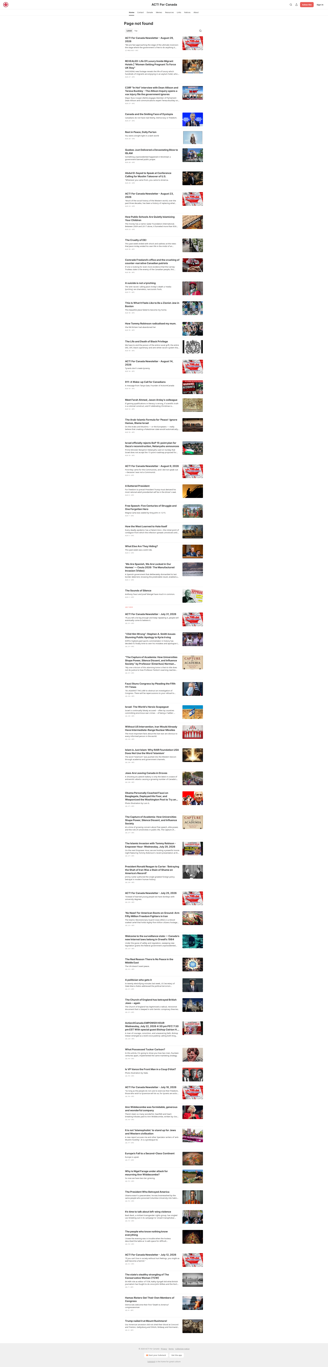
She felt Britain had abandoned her (140, 327)
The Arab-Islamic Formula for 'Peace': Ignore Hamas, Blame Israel (151, 421)
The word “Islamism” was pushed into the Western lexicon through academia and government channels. (150, 758)
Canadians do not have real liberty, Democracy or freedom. (151, 117)
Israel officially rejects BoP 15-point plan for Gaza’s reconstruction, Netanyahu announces (152, 444)
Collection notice (182, 1349)
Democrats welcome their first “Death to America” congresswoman (147, 1305)
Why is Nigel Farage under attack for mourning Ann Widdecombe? (146, 1173)
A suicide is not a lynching (140, 283)
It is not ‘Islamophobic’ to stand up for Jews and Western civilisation (150, 1132)
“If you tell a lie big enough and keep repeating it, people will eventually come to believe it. (152, 619)
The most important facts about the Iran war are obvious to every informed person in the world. (151, 734)
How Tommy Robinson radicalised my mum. (150, 323)
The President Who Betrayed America (147, 1191)
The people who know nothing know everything (146, 1233)
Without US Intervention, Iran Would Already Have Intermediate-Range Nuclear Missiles (151, 728)
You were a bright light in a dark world (142, 135)
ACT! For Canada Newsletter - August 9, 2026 (152, 466)
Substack (151, 1361)
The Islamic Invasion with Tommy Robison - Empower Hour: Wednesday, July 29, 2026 (150, 845)
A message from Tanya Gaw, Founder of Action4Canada (149, 385)
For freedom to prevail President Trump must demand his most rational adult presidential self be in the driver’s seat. (150, 490)
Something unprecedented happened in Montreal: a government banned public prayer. (148, 158)
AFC (136, 50)
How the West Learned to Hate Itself (146, 526)
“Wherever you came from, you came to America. (146, 180)
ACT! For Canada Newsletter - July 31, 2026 (150, 614)
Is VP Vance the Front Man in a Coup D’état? (150, 1069)
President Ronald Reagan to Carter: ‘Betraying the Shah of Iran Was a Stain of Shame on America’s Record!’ (152, 870)
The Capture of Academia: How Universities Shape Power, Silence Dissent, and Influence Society (151, 820)
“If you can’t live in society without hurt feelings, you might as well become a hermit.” (152, 1259)
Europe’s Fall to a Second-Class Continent (150, 1153)
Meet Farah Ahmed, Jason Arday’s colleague (151, 399)
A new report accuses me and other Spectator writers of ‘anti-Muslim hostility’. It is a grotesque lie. (152, 1138)
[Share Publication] (296, 4)
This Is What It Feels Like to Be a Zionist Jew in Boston (152, 304)
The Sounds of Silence (138, 590)
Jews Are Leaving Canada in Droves (146, 773)
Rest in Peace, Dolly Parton (140, 132)
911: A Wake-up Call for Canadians (145, 381)
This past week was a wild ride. (138, 550)
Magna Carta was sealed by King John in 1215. (145, 512)
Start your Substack (157, 1355)
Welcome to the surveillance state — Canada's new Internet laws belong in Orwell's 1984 (152, 938)
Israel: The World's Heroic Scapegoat (147, 706)
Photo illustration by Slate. (136, 1073)
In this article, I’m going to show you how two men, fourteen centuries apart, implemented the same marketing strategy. (152, 1054)
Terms (171, 1349)
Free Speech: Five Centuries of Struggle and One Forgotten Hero (151, 507)
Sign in (320, 4)
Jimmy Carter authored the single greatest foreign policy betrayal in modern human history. (150, 878)
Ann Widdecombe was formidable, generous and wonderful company (151, 1109)
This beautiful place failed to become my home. (146, 310)
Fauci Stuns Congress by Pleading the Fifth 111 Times (150, 685)
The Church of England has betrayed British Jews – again (151, 1001)
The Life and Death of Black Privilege (146, 341)
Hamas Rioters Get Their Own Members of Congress (149, 1299)
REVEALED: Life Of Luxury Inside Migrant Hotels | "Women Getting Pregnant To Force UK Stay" (150, 64)
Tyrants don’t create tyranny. (137, 368)
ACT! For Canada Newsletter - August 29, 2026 (149, 39)
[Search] (290, 4)
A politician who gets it (138, 979)
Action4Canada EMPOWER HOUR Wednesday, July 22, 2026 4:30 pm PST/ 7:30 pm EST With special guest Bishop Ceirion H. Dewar (152, 1026)
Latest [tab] (129, 31)
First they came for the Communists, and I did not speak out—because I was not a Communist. (151, 470)
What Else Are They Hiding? (141, 546)
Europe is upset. (132, 1157)
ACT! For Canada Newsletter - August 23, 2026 (149, 195)
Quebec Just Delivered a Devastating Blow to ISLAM (151, 151)
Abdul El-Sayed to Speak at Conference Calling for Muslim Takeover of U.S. (148, 175)
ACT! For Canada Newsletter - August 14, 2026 (149, 363)
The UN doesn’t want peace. (137, 966)
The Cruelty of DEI (135, 240)
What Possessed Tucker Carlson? (145, 1049)
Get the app (176, 1355)
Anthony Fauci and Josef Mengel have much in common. (150, 594)
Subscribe (307, 4)
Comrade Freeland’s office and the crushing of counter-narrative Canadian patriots (152, 261)
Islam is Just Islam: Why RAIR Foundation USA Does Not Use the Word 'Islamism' (152, 751)
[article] (164, 45)
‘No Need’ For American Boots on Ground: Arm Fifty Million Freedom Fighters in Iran (152, 914)
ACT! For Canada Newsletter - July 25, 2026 (151, 893)
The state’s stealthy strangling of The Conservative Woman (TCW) (147, 1276)
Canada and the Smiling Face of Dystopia (149, 114)
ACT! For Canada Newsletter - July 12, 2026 (150, 1254)
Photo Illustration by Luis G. (137, 803)
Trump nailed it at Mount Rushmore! (146, 1320)
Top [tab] (135, 31)
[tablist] (132, 30)
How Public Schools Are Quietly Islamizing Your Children (150, 218)
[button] (131, 12)
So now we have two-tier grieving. (140, 1178)
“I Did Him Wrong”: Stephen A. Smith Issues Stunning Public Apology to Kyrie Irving (150, 636)
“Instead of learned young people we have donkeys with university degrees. (150, 897)
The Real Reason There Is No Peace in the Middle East (149, 961)
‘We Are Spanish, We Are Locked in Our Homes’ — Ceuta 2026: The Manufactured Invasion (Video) (150, 567)
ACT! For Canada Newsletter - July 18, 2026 (150, 1087)
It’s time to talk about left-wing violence (148, 1211)
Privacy (164, 1349)
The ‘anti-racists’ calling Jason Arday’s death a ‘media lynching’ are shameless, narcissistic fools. (148, 287)
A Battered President (137, 485)
